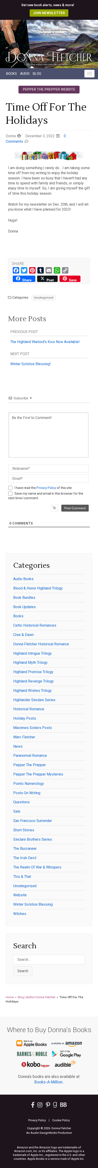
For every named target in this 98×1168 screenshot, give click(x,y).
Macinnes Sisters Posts (32, 728)
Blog (37, 74)
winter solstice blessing (33, 904)
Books (11, 74)
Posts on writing (26, 793)
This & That (22, 876)
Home (10, 997)
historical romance (28, 709)
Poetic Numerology (28, 783)
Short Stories (23, 830)
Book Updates (24, 607)
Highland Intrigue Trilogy (32, 653)
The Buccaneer (25, 848)
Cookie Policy (61, 1120)
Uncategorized (43, 297)
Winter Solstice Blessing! (30, 364)
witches (19, 914)
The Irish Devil (24, 858)
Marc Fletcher (24, 737)
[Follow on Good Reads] (55, 1106)
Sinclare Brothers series (32, 839)
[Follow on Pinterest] (48, 1106)
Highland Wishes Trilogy (32, 690)
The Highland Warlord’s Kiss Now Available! (45, 342)
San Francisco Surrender (32, 821)
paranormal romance (30, 755)
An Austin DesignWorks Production (49, 1132)
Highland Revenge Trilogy (33, 681)
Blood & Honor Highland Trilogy (38, 588)
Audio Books (23, 579)
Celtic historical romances (34, 625)
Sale (16, 811)
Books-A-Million (48, 1082)
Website (20, 895)
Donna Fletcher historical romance (41, 644)
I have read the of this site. (43, 488)
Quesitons (21, 802)
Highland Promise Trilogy (33, 672)
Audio (25, 74)
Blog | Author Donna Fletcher (36, 997)
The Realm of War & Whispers (37, 867)
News (18, 746)
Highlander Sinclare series (34, 700)
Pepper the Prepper (29, 765)
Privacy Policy (46, 488)
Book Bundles (24, 597)
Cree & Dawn (23, 635)
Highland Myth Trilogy (30, 662)
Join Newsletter (49, 13)
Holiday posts (24, 718)
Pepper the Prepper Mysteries (38, 774)
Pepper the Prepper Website (49, 89)
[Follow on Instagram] (40, 1106)
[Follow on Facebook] (33, 1106)
